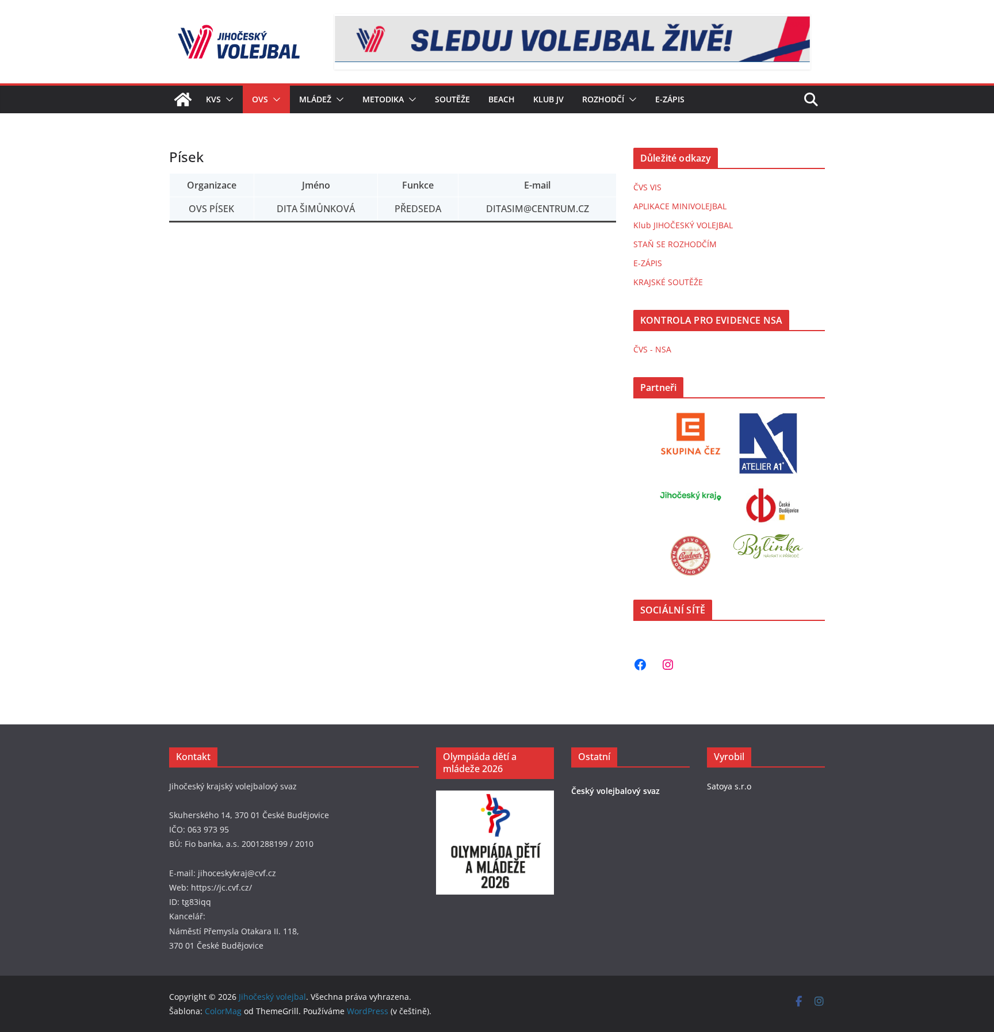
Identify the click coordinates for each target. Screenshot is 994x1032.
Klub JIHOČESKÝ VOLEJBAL (683, 225)
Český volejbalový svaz (615, 790)
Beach (501, 99)
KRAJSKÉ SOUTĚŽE (668, 282)
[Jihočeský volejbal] (183, 99)
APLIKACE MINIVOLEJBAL (680, 206)
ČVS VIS (647, 187)
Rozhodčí (603, 99)
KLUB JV (548, 99)
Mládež (315, 99)
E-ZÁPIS (647, 263)
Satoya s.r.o (729, 786)
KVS (213, 99)
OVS (260, 99)
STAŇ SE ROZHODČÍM (675, 244)
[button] (227, 99)
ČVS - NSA (652, 349)
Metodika (383, 99)
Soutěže (452, 99)
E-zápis (670, 99)
